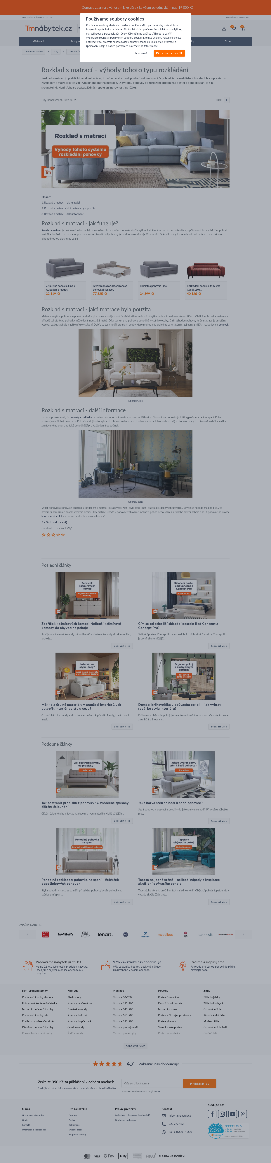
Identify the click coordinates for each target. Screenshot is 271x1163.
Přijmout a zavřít (169, 53)
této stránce (151, 46)
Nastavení (141, 53)
